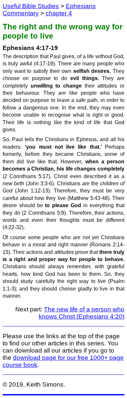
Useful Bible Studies (31, 6)
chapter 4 (59, 13)
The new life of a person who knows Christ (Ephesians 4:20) (81, 313)
